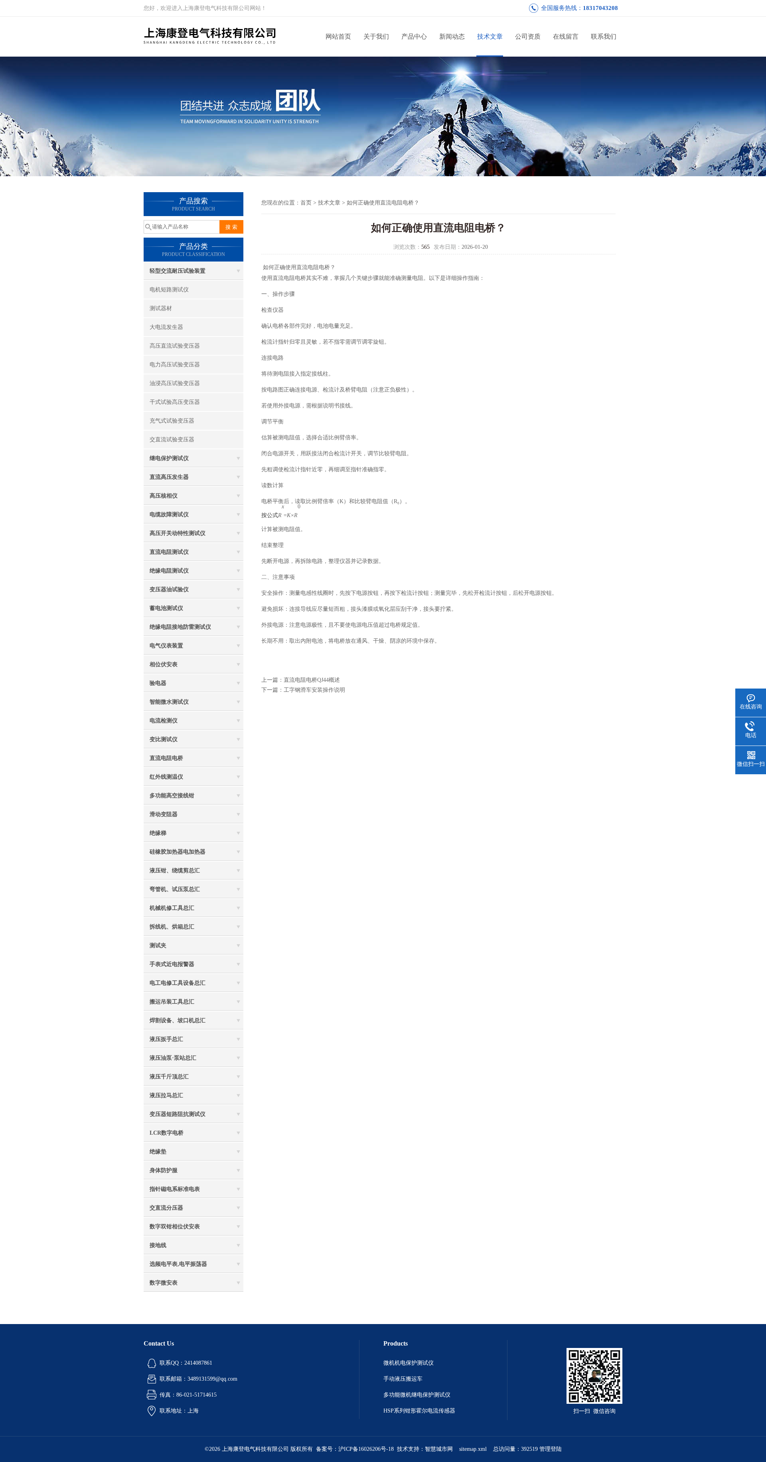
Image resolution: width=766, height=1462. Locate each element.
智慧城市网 (439, 1449)
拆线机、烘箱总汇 (172, 927)
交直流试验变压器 (172, 440)
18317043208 (600, 8)
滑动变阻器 (164, 814)
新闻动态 (452, 36)
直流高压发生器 (169, 477)
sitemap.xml (473, 1449)
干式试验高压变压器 (175, 402)
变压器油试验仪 (169, 589)
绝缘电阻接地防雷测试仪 (180, 627)
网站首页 (338, 36)
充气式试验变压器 (172, 421)
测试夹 (158, 945)
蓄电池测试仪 (166, 608)
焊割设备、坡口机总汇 (177, 1020)
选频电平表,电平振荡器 (178, 1264)
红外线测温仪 (166, 777)
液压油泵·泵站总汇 (173, 1058)
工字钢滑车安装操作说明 (314, 690)
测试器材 (161, 308)
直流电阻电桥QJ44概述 (312, 680)
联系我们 (603, 36)
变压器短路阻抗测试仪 (177, 1114)
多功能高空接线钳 (172, 796)
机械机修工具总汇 (172, 908)
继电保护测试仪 (169, 458)
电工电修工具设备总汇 (177, 983)
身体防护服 (164, 1170)
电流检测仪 (164, 721)
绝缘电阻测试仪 (169, 571)
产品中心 (414, 36)
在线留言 (565, 36)
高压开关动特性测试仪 (177, 533)
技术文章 (490, 36)
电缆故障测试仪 (169, 515)
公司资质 (528, 36)
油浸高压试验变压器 (175, 383)
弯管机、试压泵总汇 (175, 889)
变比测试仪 (164, 739)
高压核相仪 (164, 496)
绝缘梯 (158, 833)
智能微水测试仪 (169, 702)
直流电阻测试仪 (169, 552)
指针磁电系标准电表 (175, 1189)
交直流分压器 (166, 1208)
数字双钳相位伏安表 (175, 1227)
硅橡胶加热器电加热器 (177, 852)
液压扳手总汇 (166, 1039)
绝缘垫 (158, 1152)
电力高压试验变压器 (175, 365)
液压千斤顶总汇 (169, 1077)
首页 (306, 203)
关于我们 (376, 36)
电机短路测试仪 (169, 290)
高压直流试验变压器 (175, 346)
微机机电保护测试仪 (408, 1363)
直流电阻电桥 (166, 758)
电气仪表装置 (166, 646)
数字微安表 (164, 1283)
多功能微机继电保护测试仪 (416, 1395)
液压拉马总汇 (166, 1095)
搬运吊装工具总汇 (172, 1002)
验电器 (158, 683)
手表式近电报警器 (172, 964)
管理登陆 (550, 1449)
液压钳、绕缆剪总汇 (175, 871)
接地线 (158, 1245)
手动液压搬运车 (402, 1379)
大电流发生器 (166, 327)
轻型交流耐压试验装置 (177, 271)
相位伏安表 (164, 664)
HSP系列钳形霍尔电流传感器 (419, 1411)
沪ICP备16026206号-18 (366, 1449)
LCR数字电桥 (167, 1133)
